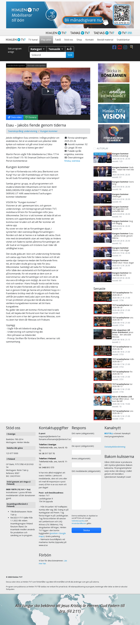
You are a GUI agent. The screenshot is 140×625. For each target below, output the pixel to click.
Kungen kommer (49, 131)
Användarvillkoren (79, 523)
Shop (79, 39)
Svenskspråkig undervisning (22, 131)
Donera (32, 117)
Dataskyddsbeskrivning (114, 446)
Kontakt (89, 39)
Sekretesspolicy (78, 521)
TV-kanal (33, 39)
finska (67, 160)
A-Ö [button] (69, 49)
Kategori (36, 49)
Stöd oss (68, 39)
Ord (131, 47)
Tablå (58, 39)
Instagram (126, 47)
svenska (76, 160)
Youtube (120, 47)
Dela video (16, 117)
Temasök (54, 49)
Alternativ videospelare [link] (36, 65)
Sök (70, 55)
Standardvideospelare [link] (16, 65)
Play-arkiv (46, 39)
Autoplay (102, 148)
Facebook (115, 47)
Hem (16, 39)
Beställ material (105, 39)
